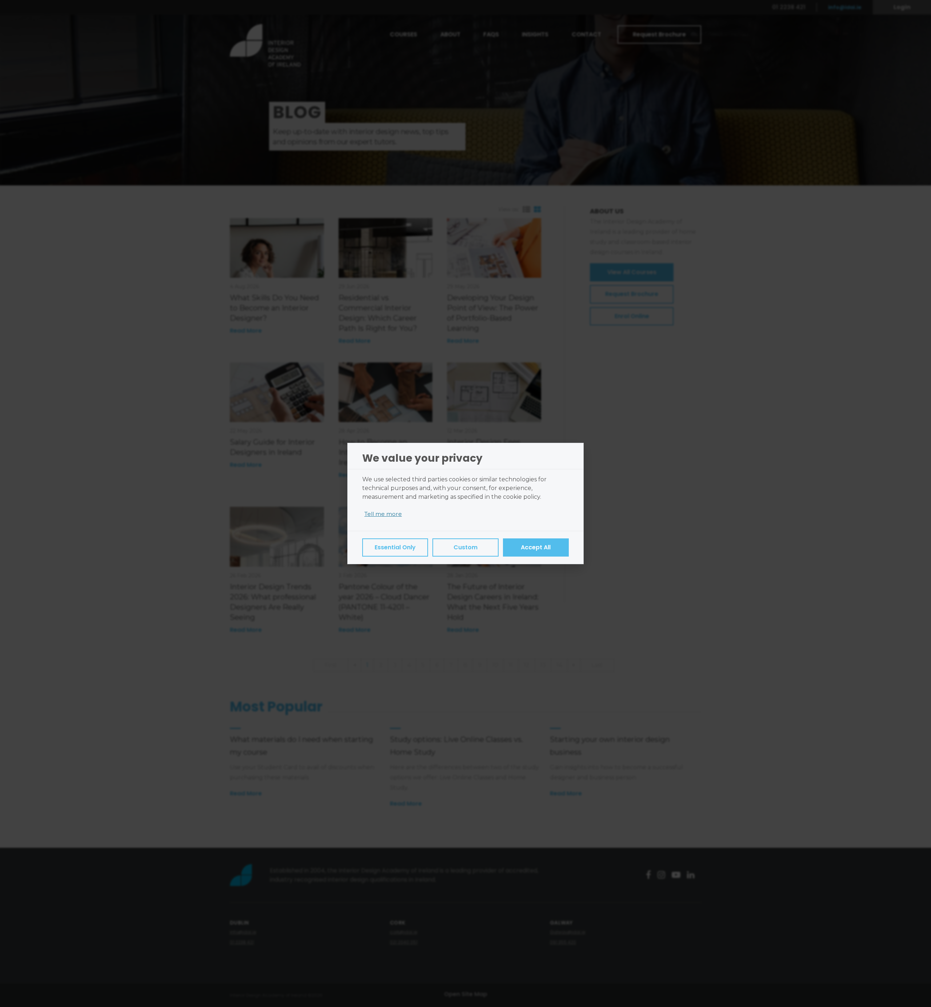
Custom (465, 547)
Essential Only (395, 547)
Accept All (536, 547)
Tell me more (383, 513)
